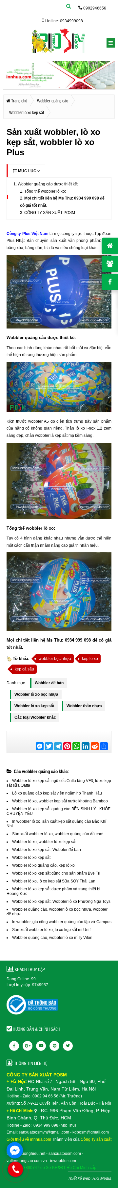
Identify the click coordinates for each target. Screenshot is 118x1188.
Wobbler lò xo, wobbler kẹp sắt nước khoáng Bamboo (60, 801)
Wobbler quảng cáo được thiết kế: (48, 184)
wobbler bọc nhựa (55, 658)
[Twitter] (68, 1046)
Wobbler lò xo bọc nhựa (36, 694)
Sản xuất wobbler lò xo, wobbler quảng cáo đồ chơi (58, 834)
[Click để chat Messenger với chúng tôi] (15, 1150)
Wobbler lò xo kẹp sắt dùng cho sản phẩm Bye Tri (56, 873)
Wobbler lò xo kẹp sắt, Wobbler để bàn (46, 849)
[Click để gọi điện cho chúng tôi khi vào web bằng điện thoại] (15, 1169)
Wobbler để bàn (49, 683)
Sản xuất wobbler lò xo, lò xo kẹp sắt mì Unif (51, 929)
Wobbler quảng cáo (26, 337)
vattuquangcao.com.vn (27, 1160)
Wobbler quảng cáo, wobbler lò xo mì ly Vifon (52, 937)
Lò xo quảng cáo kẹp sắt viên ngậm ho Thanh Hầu (57, 793)
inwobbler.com (63, 1160)
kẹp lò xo (90, 658)
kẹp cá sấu (24, 669)
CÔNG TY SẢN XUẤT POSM (49, 212)
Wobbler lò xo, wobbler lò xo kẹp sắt (44, 841)
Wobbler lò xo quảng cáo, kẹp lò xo (43, 865)
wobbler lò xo (39, 528)
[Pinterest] (54, 1046)
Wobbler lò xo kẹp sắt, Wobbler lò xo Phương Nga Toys (61, 901)
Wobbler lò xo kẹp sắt (34, 706)
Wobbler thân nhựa (84, 706)
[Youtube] (41, 1046)
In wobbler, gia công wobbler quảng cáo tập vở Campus (61, 922)
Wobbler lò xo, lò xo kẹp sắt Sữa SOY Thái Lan (53, 881)
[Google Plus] (27, 1046)
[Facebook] (14, 1046)
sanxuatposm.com (65, 1153)
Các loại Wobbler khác (35, 717)
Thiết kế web (79, 1178)
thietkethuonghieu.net (26, 1153)
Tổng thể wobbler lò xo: (45, 191)
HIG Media (101, 1178)
